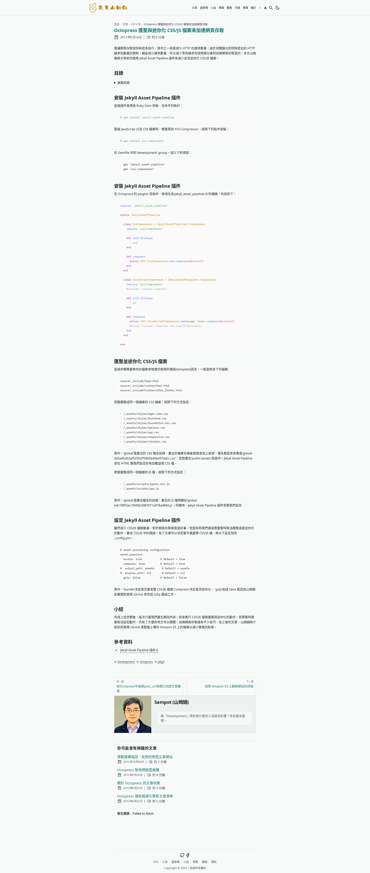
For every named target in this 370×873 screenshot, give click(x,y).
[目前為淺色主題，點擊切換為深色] (277, 8)
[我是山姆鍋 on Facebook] (187, 855)
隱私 (214, 862)
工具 (165, 862)
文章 (194, 7)
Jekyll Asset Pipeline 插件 (139, 650)
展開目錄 (123, 83)
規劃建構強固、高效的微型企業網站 (145, 756)
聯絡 (204, 862)
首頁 (116, 24)
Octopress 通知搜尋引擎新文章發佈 (145, 796)
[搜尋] (271, 7)
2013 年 (136, 24)
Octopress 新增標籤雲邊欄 (138, 770)
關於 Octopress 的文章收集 (138, 783)
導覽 (245, 7)
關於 (253, 7)
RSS (156, 862)
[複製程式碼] (251, 117)
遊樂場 (204, 7)
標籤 (221, 7)
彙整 (229, 7)
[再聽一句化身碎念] (132, 714)
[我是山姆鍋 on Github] (182, 855)
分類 (237, 7)
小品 (213, 7)
